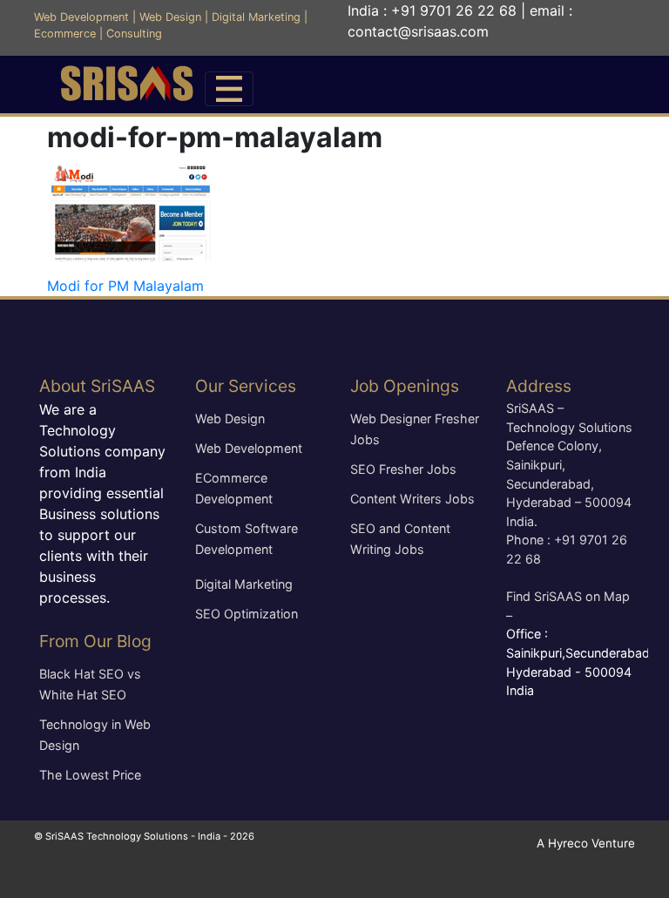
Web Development (81, 17)
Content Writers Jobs (412, 498)
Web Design (170, 17)
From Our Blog (95, 641)
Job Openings (404, 385)
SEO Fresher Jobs (403, 469)
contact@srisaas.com (418, 31)
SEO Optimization (246, 613)
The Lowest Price (90, 774)
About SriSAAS (97, 385)
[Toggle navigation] (229, 88)
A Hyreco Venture (586, 843)
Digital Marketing (256, 17)
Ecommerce (65, 33)
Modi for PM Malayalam (125, 285)
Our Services (245, 385)
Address (538, 385)
